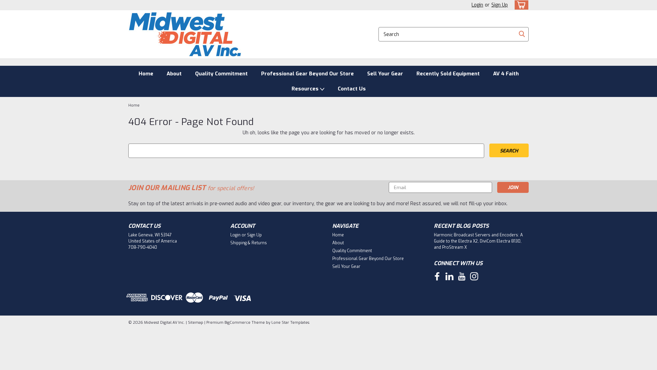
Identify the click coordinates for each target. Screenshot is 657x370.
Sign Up (499, 5)
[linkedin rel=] (449, 276)
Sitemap (195, 322)
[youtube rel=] (462, 276)
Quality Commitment (221, 73)
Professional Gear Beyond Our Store (307, 73)
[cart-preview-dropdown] (520, 5)
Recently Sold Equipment (448, 73)
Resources (306, 88)
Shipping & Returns (248, 243)
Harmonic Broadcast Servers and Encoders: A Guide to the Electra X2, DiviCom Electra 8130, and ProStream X (478, 241)
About (174, 73)
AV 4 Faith (506, 73)
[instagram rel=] (474, 276)
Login (477, 5)
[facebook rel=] (437, 276)
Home (146, 73)
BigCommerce (237, 322)
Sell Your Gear (385, 73)
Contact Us (352, 88)
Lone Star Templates (290, 322)
